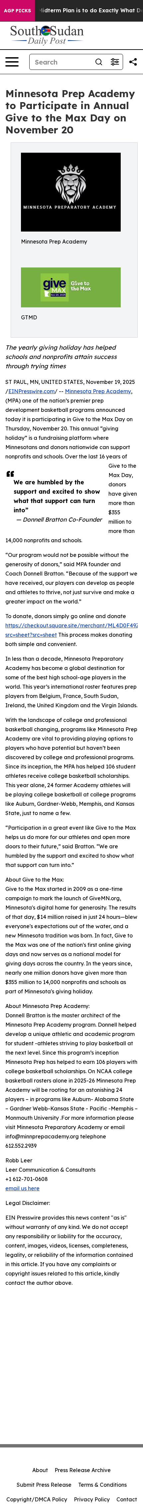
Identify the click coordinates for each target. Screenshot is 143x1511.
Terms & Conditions (102, 1484)
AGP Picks (17, 11)
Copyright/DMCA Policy (36, 1499)
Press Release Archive (83, 1470)
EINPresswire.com (31, 391)
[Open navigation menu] (12, 62)
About (40, 1470)
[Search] (99, 62)
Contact (126, 1499)
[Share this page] (133, 62)
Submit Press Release (44, 1484)
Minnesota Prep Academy (98, 391)
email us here (22, 1188)
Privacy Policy (92, 1499)
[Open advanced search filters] (115, 62)
